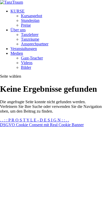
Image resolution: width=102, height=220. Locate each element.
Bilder (26, 67)
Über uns (18, 30)
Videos (26, 62)
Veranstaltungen (23, 48)
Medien (16, 53)
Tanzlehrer (29, 34)
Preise (26, 25)
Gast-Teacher (32, 58)
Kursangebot (31, 16)
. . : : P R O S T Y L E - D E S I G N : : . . (34, 120)
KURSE (17, 11)
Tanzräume (30, 39)
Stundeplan (30, 20)
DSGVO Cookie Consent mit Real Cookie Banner (42, 125)
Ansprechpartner (34, 44)
